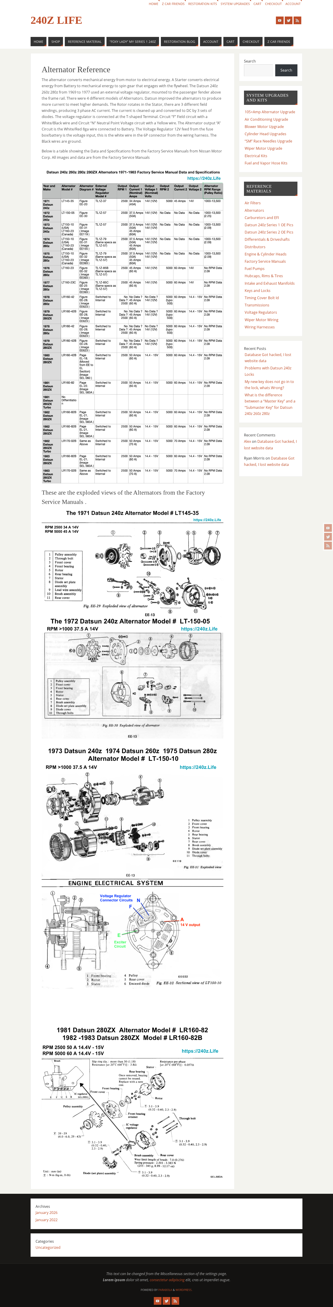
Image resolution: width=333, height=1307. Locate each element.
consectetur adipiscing (167, 1279)
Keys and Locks (257, 290)
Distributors (255, 246)
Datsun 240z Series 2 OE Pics (269, 232)
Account (293, 4)
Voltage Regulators (261, 312)
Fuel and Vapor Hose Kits (266, 163)
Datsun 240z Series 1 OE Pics (269, 224)
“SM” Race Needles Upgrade (268, 141)
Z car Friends (173, 4)
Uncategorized (48, 1247)
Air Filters (253, 202)
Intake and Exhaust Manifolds (270, 283)
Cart (257, 4)
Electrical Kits (256, 155)
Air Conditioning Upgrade (266, 119)
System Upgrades (235, 4)
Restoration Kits (202, 4)
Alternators (254, 210)
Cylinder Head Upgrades (265, 133)
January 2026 (47, 1212)
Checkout (273, 4)
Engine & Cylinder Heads (266, 254)
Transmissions (257, 305)
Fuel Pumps (255, 268)
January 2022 (47, 1219)
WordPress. (184, 1290)
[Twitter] (328, 537)
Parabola (165, 1290)
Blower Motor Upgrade (264, 126)
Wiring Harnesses (260, 327)
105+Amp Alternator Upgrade (270, 111)
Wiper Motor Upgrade (263, 148)
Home (153, 4)
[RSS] (328, 545)
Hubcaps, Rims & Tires (264, 275)
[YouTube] (328, 528)
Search (250, 61)
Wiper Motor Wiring (261, 319)
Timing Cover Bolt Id (262, 297)
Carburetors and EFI (262, 217)
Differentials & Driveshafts (267, 239)
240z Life (56, 20)
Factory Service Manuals (265, 261)
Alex (247, 441)
